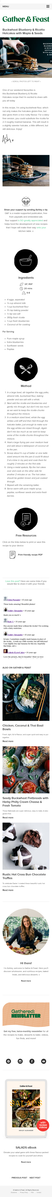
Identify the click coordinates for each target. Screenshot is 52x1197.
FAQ (32, 1192)
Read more (8, 741)
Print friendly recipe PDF (30, 554)
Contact (39, 1192)
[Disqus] (26, 627)
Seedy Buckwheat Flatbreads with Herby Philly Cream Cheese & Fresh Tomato (25, 801)
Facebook (31, 1061)
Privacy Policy (24, 1192)
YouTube (43, 1061)
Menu (6, 6)
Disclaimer (14, 1192)
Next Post (35, 1178)
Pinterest (8, 1061)
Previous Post (19, 1178)
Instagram (20, 1061)
